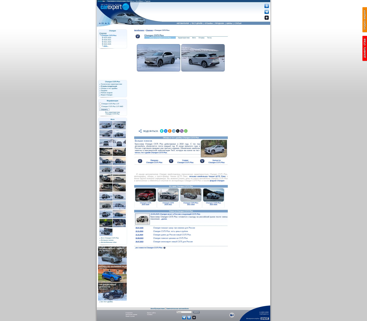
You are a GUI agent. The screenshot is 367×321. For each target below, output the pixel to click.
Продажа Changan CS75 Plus (154, 161)
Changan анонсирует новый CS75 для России (173, 242)
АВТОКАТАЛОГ (183, 23)
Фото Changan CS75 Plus (110, 238)
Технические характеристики (111, 84)
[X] (177, 131)
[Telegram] (173, 131)
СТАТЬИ (238, 23)
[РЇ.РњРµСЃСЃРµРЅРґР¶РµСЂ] (161, 131)
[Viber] (182, 131)
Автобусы (130, 1)
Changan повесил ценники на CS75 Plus (170, 238)
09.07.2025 (139, 228)
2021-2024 (107, 42)
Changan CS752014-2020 (145, 203)
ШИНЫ (229, 23)
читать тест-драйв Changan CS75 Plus (151, 153)
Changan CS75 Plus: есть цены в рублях (170, 231)
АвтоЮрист (140, 1)
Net (101, 1)
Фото (194, 38)
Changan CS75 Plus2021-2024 (190, 203)
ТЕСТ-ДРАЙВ (197, 23)
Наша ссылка (130, 316)
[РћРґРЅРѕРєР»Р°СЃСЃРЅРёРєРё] (169, 131)
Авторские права (131, 314)
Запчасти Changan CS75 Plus (216, 161)
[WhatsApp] (186, 131)
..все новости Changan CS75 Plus (149, 248)
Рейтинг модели (106, 93)
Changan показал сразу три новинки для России (174, 228)
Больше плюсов (143, 140)
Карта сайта (151, 313)
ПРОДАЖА (220, 23)
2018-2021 (107, 40)
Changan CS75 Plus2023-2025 (213, 203)
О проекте (129, 313)
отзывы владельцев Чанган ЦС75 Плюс (207, 176)
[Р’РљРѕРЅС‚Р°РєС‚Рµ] (165, 131)
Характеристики (184, 38)
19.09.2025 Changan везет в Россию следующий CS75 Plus (175, 214)
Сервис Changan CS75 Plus (185, 161)
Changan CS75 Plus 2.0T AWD (112, 106)
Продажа (104, 90)
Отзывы (201, 38)
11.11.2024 (139, 235)
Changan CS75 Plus (112, 81)
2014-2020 (107, 37)
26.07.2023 (139, 241)
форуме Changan (217, 181)
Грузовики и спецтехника (116, 1)
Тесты (209, 38)
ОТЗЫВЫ (208, 23)
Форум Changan (106, 95)
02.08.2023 (139, 238)
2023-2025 (107, 44)
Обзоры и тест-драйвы (109, 88)
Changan (103, 33)
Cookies (149, 314)
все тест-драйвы (107, 301)
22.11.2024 (139, 231)
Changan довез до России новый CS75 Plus (172, 235)
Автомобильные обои (108, 242)
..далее (164, 219)
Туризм (147, 1)
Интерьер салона (107, 240)
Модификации (112, 101)
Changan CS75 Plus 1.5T (110, 104)
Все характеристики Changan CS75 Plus (112, 113)
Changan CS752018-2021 (168, 203)
